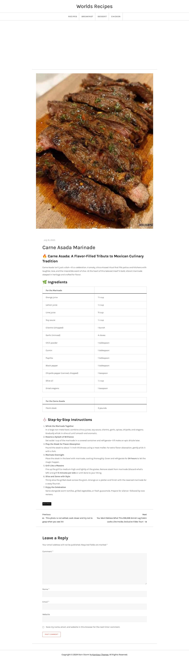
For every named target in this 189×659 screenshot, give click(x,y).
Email (45, 602)
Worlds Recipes (94, 6)
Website (46, 614)
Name (45, 589)
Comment (47, 551)
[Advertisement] (94, 45)
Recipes (72, 16)
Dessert (102, 16)
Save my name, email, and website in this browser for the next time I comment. (83, 627)
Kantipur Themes (100, 654)
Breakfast (87, 16)
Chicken (116, 16)
